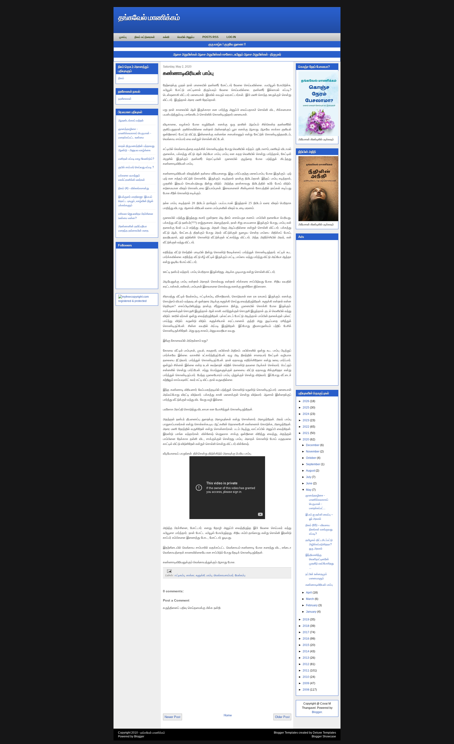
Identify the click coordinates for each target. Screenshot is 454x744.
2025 (306, 407)
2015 (306, 645)
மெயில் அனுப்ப (185, 37)
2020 (306, 439)
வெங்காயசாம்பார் (223, 575)
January (311, 611)
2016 (306, 638)
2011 (306, 670)
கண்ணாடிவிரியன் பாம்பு (188, 73)
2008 (306, 689)
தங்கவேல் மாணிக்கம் (148, 17)
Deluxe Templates (324, 732)
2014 (306, 651)
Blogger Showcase (324, 736)
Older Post (282, 717)
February (312, 605)
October (311, 458)
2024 (306, 414)
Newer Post (172, 717)
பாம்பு (209, 575)
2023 (306, 420)
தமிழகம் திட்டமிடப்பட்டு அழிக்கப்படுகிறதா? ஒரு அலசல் (319, 544)
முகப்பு (123, 37)
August (310, 470)
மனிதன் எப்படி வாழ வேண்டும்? (136, 158)
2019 (306, 619)
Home (228, 715)
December (312, 445)
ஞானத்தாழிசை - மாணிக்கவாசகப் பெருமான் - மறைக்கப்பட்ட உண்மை (134, 133)
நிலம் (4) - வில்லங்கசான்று (133, 188)
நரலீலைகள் (124, 98)
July (308, 477)
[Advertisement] (317, 312)
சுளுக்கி (200, 575)
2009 (306, 683)
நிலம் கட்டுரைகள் (145, 37)
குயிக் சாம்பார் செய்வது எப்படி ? (136, 167)
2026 (306, 401)
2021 (306, 433)
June (309, 483)
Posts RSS (210, 37)
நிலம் (121, 78)
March (310, 599)
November (312, 451)
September (313, 464)
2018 (306, 626)
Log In (231, 37)
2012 (306, 664)
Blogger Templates (286, 732)
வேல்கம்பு (240, 575)
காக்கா (190, 575)
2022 (306, 426)
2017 (306, 632)
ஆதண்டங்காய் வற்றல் (131, 120)
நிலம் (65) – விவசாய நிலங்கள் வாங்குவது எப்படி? (319, 529)
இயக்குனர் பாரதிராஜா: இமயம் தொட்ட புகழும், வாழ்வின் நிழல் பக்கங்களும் (135, 201)
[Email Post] (168, 570)
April (309, 592)
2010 (306, 677)
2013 (306, 657)
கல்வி (166, 37)
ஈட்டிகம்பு (180, 575)
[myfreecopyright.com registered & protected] (137, 301)
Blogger (317, 712)
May (308, 489)
